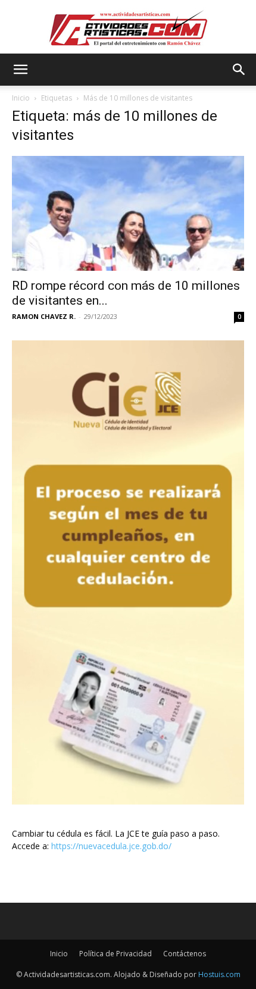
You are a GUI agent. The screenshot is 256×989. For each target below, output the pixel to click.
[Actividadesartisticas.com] (128, 28)
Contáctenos (184, 954)
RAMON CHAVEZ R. (44, 316)
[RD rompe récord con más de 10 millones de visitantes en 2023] (128, 213)
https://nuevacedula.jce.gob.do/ (111, 846)
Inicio (21, 98)
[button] (20, 70)
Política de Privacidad (115, 954)
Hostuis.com (219, 974)
